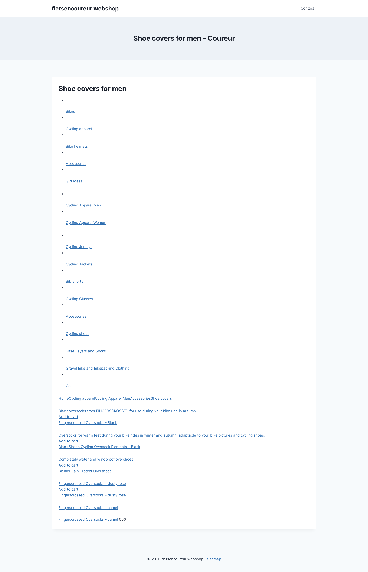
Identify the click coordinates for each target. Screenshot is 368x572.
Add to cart (68, 417)
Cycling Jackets (79, 264)
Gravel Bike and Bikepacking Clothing (97, 368)
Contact (307, 8)
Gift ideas (74, 181)
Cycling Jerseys (79, 247)
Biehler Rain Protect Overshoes (85, 471)
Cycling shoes (77, 333)
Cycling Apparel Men (83, 205)
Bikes (70, 111)
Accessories (76, 163)
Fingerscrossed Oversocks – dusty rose (92, 495)
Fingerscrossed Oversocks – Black (88, 423)
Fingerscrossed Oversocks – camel (89, 519)
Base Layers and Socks (86, 351)
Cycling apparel (79, 129)
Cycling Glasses (79, 299)
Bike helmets (77, 146)
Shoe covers (161, 398)
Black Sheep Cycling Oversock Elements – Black (99, 447)
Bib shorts (74, 281)
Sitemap (214, 559)
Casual (72, 386)
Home (64, 398)
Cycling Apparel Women (86, 222)
